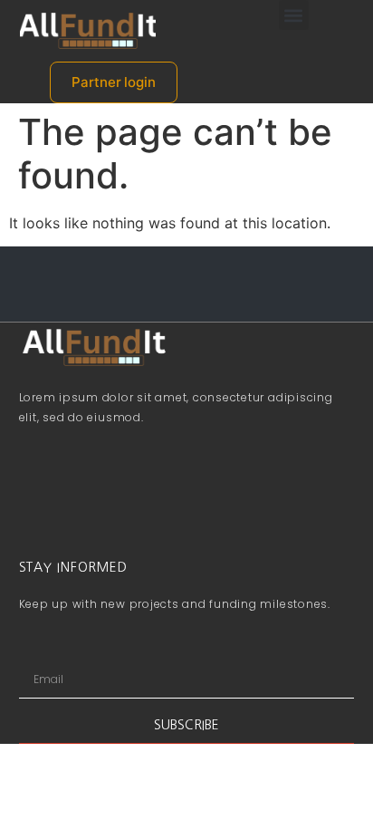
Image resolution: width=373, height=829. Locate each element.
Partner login (114, 82)
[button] (294, 15)
